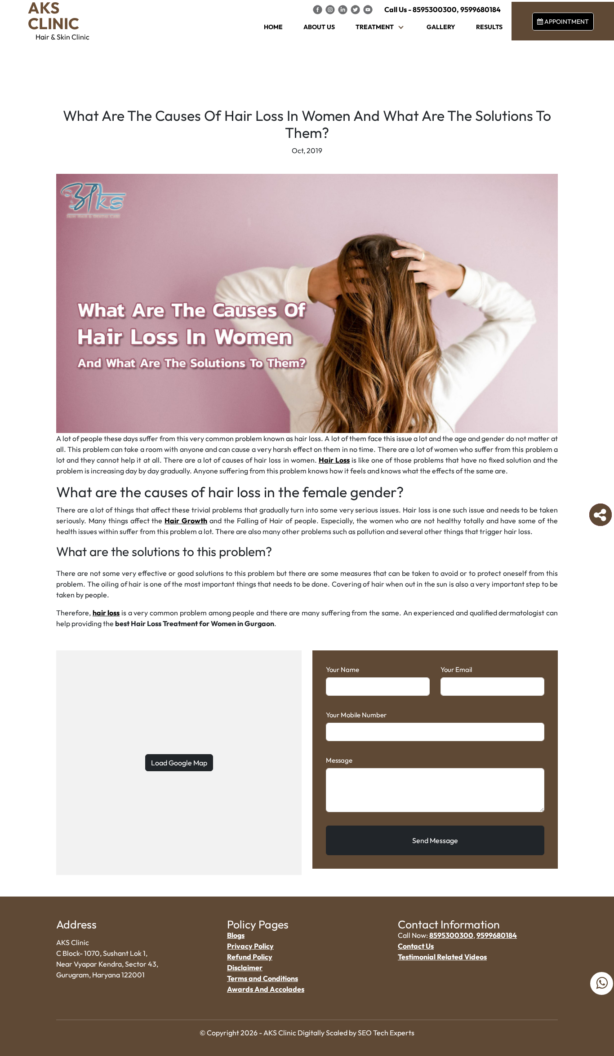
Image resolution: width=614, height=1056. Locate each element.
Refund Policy (249, 956)
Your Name (342, 669)
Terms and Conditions (262, 978)
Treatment (375, 27)
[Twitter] (356, 8)
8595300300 (435, 9)
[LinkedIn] (343, 8)
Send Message (435, 840)
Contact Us (416, 945)
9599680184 (480, 9)
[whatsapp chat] (601, 983)
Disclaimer (245, 967)
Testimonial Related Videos (442, 956)
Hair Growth (186, 520)
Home (273, 27)
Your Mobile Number (356, 715)
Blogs (236, 935)
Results (489, 27)
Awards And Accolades (265, 989)
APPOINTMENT (566, 22)
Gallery (441, 27)
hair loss (106, 612)
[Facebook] (318, 8)
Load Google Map (179, 762)
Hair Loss (334, 459)
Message (339, 760)
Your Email (456, 669)
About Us (319, 27)
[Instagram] (331, 8)
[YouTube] (368, 8)
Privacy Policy (250, 945)
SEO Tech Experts (386, 1032)
